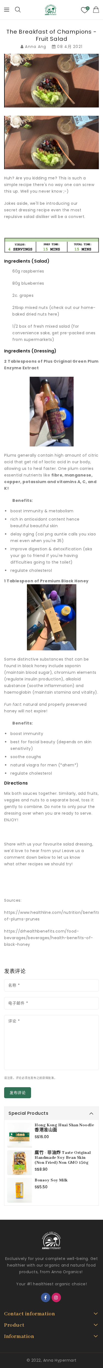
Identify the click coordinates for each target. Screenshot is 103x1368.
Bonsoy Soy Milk (51, 1180)
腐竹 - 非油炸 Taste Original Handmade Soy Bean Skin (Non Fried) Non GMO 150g (63, 1157)
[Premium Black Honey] (51, 617)
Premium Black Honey (64, 581)
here (52, 314)
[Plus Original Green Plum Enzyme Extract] (51, 411)
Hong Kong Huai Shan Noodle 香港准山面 (64, 1128)
